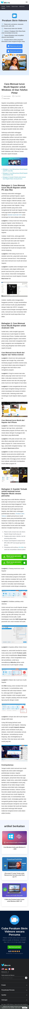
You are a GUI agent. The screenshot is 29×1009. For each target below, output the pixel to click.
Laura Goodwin (7, 96)
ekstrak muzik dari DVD (15, 215)
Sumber (8, 6)
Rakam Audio (15, 6)
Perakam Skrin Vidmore (14, 20)
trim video (21, 547)
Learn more (17, 1007)
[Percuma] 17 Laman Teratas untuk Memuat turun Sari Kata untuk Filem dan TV (14, 875)
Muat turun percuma (16, 46)
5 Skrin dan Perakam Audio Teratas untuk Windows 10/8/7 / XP (14, 900)
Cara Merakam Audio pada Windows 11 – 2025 (15, 848)
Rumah (3, 6)
